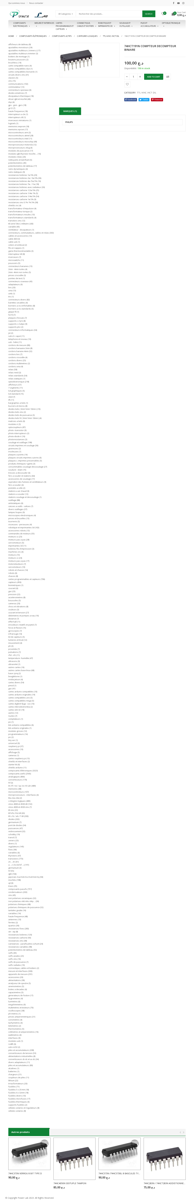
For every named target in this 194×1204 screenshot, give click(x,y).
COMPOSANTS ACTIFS (62, 36)
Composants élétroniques (33, 36)
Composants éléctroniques (20, 24)
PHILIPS (69, 122)
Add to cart (153, 76)
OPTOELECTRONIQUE (171, 23)
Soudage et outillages (124, 24)
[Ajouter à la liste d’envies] (127, 84)
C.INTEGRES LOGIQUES (87, 36)
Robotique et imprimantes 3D (105, 24)
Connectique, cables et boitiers (85, 24)
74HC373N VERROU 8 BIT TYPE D (25, 1173)
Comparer (168, 77)
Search (148, 13)
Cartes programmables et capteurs (65, 25)
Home (11, 36)
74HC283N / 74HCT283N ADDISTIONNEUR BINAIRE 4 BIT (165, 1183)
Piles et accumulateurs (148, 24)
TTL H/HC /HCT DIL (111, 36)
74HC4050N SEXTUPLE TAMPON (70, 1183)
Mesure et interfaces (44, 23)
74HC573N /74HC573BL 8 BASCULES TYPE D (120, 1173)
